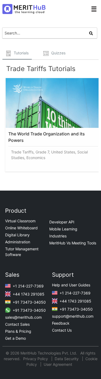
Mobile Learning (63, 229)
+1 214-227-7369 (28, 286)
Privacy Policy (36, 358)
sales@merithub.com (23, 317)
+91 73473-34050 (29, 302)
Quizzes (57, 53)
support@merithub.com (72, 316)
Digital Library (17, 235)
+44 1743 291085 (28, 294)
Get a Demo (15, 338)
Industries (58, 236)
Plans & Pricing (18, 331)
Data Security (67, 358)
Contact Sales (17, 324)
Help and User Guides (71, 285)
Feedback (60, 323)
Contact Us (62, 330)
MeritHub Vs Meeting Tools (72, 243)
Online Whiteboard (21, 228)
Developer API (61, 222)
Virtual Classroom (20, 221)
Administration (17, 242)
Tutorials (21, 53)
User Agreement (58, 364)
